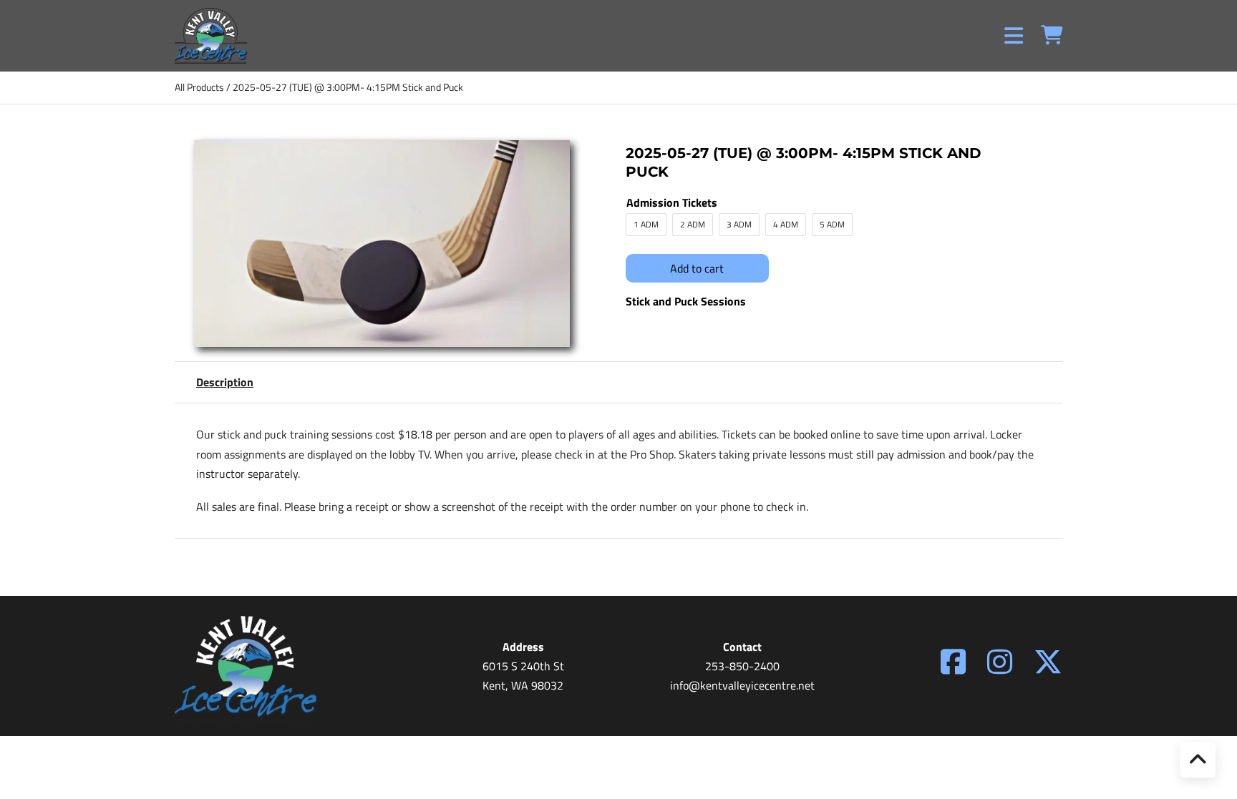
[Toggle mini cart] (1051, 35)
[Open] (1013, 35)
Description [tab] (224, 382)
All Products (199, 86)
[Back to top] (1198, 760)
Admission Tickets (671, 202)
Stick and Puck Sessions (686, 301)
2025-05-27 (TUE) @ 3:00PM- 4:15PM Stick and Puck (348, 86)
